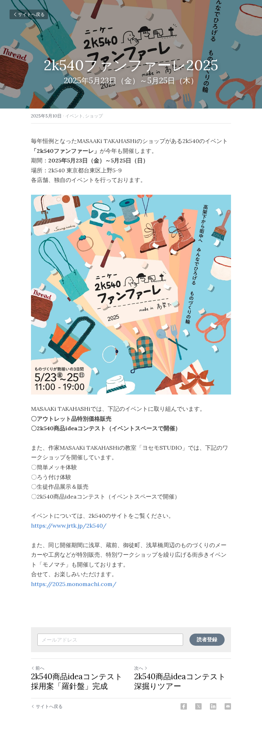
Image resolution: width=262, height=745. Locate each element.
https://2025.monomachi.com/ (73, 584)
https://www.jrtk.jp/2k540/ (68, 525)
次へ (138, 668)
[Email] (228, 706)
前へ (39, 668)
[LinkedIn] (213, 706)
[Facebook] (184, 706)
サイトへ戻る (31, 14)
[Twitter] (198, 706)
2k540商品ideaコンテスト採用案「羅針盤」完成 (77, 681)
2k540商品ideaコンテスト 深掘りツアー (180, 681)
